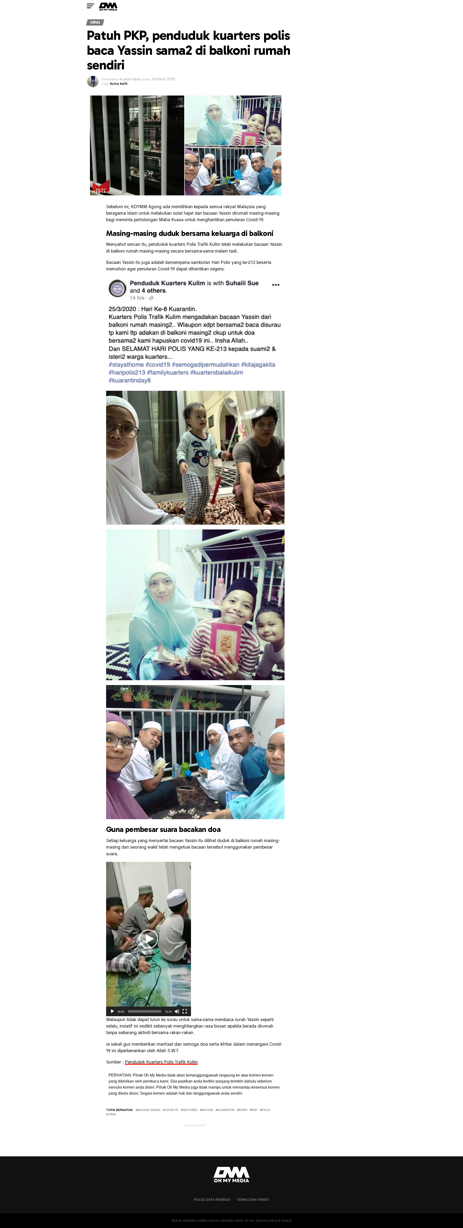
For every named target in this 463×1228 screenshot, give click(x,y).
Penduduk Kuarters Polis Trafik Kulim (161, 1062)
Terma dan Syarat (252, 1199)
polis (266, 1109)
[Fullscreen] (184, 1011)
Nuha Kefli (119, 84)
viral (112, 1114)
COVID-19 (171, 1109)
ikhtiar (207, 1109)
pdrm (243, 1109)
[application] (148, 939)
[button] (148, 939)
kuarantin (226, 1109)
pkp (254, 1109)
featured (190, 1109)
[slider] (144, 1011)
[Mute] (177, 1011)
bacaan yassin (148, 1109)
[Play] (112, 1011)
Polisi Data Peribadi (212, 1199)
